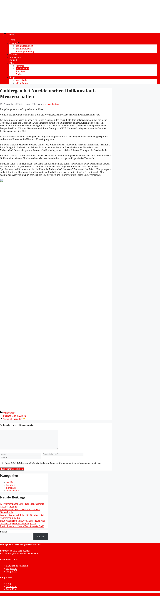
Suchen (3, 531)
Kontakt (13, 60)
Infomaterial (15, 57)
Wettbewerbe (22, 68)
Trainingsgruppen (24, 45)
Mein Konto (22, 83)
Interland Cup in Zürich (14, 416)
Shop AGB (11, 571)
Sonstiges (20, 71)
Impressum (11, 568)
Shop (12, 77)
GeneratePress (50, 594)
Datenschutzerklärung (17, 565)
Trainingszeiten (23, 48)
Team (12, 40)
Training (13, 43)
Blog (11, 63)
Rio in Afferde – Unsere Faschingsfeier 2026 (22, 526)
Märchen (20, 65)
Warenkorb (21, 80)
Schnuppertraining (25, 51)
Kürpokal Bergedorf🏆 (14, 419)
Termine (13, 54)
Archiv (19, 74)
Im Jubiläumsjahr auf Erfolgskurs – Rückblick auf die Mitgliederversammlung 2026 (22, 522)
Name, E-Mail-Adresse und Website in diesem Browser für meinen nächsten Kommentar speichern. (53, 463)
